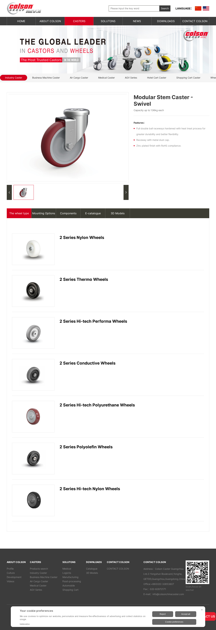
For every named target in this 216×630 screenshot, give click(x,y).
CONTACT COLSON (194, 21)
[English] (206, 8)
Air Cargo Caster (79, 77)
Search (165, 8)
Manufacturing (70, 577)
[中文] (198, 8)
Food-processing (71, 581)
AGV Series (131, 77)
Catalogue (91, 568)
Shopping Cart (70, 589)
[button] (9, 192)
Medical (66, 568)
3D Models (118, 213)
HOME (21, 21)
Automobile (68, 585)
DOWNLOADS (166, 21)
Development (14, 577)
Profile (10, 568)
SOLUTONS (108, 21)
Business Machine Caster (46, 77)
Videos (10, 581)
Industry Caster (13, 77)
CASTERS (79, 21)
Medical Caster (106, 77)
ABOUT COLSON (50, 21)
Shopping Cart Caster (188, 77)
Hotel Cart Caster (156, 77)
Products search (39, 568)
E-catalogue (93, 213)
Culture (11, 572)
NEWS (137, 21)
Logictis (66, 572)
